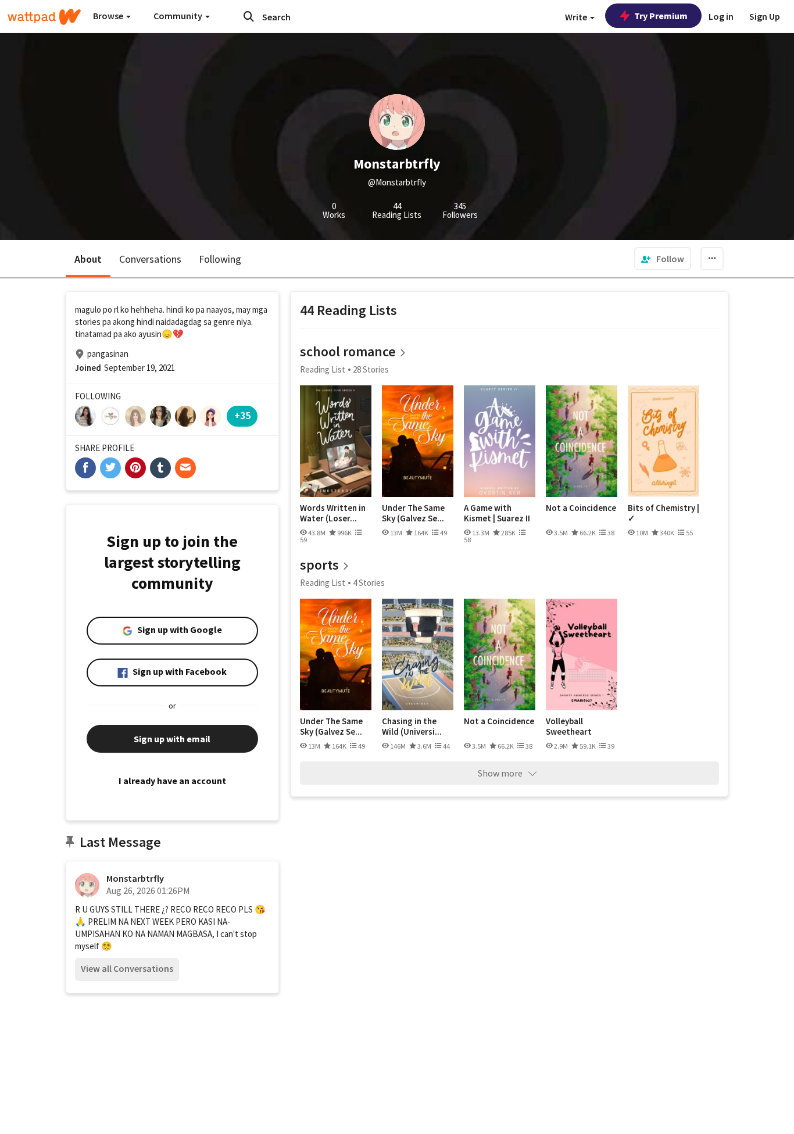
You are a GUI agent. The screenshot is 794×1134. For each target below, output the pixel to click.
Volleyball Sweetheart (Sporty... (569, 726)
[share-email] (185, 467)
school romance (348, 351)
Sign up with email (172, 739)
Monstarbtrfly (135, 878)
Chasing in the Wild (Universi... (412, 726)
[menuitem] (662, 258)
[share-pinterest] (135, 467)
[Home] (44, 17)
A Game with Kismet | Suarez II (497, 513)
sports (319, 565)
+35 (242, 415)
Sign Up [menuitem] (764, 16)
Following (220, 259)
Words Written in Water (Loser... (333, 513)
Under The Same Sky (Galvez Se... (413, 513)
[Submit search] (249, 16)
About (88, 259)
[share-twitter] (110, 467)
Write (577, 17)
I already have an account (172, 780)
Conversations (150, 259)
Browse (109, 16)
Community (178, 16)
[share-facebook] (85, 467)
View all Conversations (127, 968)
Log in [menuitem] (721, 16)
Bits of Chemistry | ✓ (663, 513)
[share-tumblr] (160, 467)
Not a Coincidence (581, 508)
